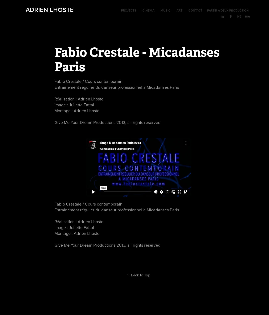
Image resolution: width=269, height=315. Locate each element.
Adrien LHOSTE (50, 9)
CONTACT (195, 10)
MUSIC (165, 10)
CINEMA (148, 10)
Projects (128, 10)
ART (179, 10)
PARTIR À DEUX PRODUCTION (228, 10)
